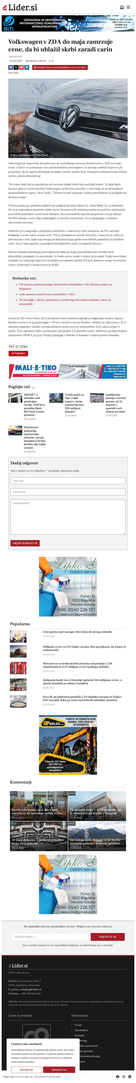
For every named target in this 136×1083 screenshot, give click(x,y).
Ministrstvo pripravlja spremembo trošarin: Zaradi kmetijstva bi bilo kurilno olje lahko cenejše (35, 437)
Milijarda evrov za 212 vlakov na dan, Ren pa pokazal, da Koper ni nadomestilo (84, 648)
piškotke (29, 1050)
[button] (10, 67)
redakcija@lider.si (30, 989)
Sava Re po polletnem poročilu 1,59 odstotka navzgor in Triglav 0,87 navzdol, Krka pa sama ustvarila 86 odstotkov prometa (82, 698)
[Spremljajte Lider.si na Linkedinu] (130, 1077)
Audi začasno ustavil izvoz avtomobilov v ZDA (47, 294)
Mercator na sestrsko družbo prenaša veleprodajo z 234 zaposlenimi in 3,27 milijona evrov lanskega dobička (77, 665)
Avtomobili (18, 353)
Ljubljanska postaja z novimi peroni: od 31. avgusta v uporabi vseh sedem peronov (116, 403)
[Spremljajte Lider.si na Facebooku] (118, 1077)
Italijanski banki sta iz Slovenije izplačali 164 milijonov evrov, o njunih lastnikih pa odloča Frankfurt (82, 681)
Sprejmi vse (59, 1070)
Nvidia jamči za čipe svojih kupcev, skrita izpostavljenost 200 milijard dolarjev (74, 403)
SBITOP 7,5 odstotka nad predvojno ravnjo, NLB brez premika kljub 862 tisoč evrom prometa (34, 405)
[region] (43, 1057)
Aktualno (15, 56)
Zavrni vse (26, 1070)
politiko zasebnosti (30, 1057)
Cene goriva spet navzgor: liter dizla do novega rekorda (77, 632)
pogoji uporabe (50, 1057)
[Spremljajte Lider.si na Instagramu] (124, 1077)
